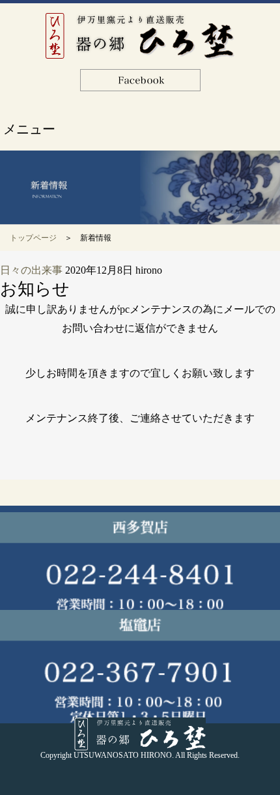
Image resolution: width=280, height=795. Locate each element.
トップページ (33, 237)
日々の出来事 (31, 270)
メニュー (29, 129)
